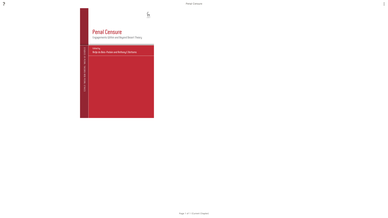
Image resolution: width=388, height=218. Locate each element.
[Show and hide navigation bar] (384, 4)
